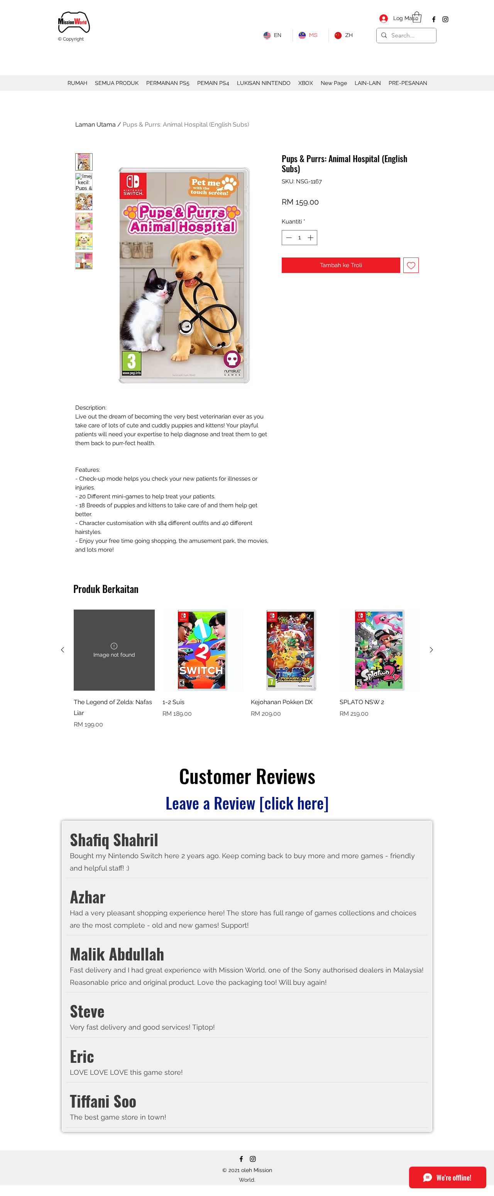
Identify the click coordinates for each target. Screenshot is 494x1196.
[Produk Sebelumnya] (62, 649)
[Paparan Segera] (203, 650)
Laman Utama (95, 124)
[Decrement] (288, 237)
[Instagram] (445, 19)
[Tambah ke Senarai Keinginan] (411, 265)
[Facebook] (434, 19)
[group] (247, 674)
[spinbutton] (299, 237)
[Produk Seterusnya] (431, 649)
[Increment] (311, 237)
